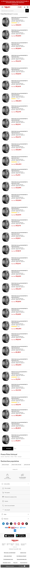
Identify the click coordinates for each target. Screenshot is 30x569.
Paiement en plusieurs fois (11, 496)
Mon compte (7, 488)
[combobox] (13, 10)
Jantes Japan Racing (8, 555)
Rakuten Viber (12, 544)
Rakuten (6, 518)
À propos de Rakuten (23, 544)
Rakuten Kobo (4, 544)
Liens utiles (7, 484)
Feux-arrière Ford (23, 562)
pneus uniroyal (5, 464)
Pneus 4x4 (15, 562)
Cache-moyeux (23, 552)
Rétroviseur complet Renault (9, 552)
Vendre (6, 501)
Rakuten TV (9, 544)
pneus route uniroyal (16, 464)
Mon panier (7, 492)
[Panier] (27, 7)
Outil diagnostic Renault (21, 555)
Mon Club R (7, 510)
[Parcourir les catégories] (2, 7)
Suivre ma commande (9, 505)
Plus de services (17, 544)
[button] (15, 2)
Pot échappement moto (8, 559)
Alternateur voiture (6, 562)
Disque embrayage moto (22, 559)
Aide (5, 514)
